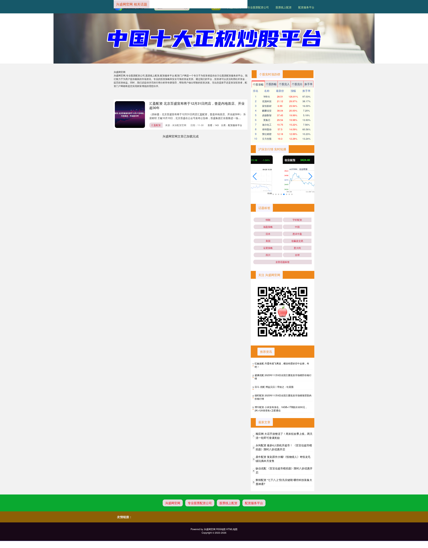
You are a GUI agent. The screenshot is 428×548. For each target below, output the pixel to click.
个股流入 (284, 84)
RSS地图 (221, 529)
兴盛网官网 (172, 503)
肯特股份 (267, 129)
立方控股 (267, 138)
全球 (297, 255)
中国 (297, 226)
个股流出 (297, 84)
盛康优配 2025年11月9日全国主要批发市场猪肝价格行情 (283, 376)
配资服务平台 (306, 7)
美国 (268, 240)
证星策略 (268, 248)
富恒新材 (267, 106)
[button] (254, 176)
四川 (268, 255)
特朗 (268, 219)
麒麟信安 (267, 110)
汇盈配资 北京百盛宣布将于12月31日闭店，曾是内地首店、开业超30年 (197, 105)
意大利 (297, 248)
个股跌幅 (271, 84)
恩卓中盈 (297, 233)
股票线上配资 (284, 7)
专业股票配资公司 (258, 7)
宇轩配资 (297, 219)
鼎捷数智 (267, 115)
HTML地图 (231, 529)
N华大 (267, 96)
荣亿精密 (267, 134)
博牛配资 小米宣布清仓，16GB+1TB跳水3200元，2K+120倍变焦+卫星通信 (281, 408)
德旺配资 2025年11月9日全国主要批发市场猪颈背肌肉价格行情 (283, 397)
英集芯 (266, 120)
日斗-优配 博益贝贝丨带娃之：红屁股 (274, 386)
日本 (268, 233)
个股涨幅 (258, 84)
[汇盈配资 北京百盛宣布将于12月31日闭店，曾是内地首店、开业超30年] (130, 114)
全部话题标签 (283, 262)
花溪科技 (267, 101)
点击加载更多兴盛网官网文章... (180, 136)
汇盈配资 (156, 125)
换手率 (308, 84)
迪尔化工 (267, 124)
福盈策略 (268, 226)
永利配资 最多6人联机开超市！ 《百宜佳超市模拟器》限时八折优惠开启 (284, 447)
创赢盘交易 (297, 240)
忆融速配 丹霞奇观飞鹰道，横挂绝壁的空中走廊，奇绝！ (282, 365)
